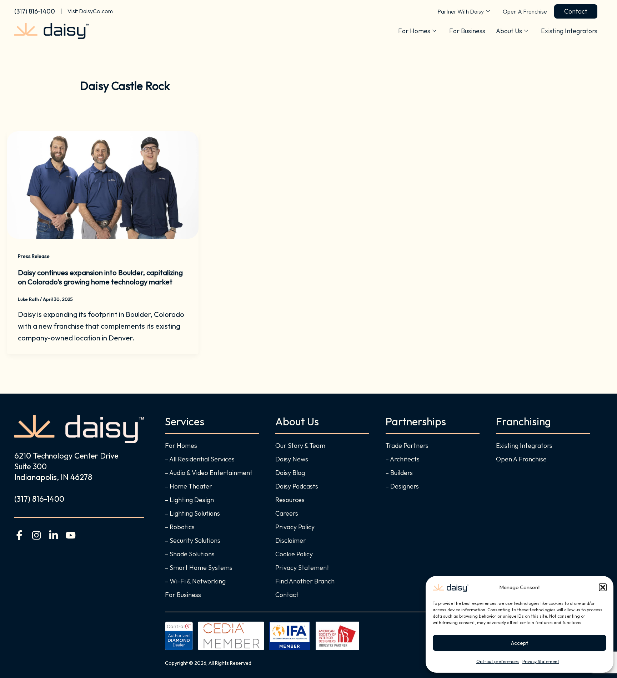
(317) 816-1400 (34, 11)
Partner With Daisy (460, 11)
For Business (467, 31)
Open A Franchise (525, 11)
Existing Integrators (569, 31)
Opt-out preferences (497, 661)
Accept (519, 642)
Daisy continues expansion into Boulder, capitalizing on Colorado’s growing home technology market (100, 277)
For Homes (414, 31)
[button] (602, 587)
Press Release (34, 256)
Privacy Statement (540, 661)
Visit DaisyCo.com (90, 11)
